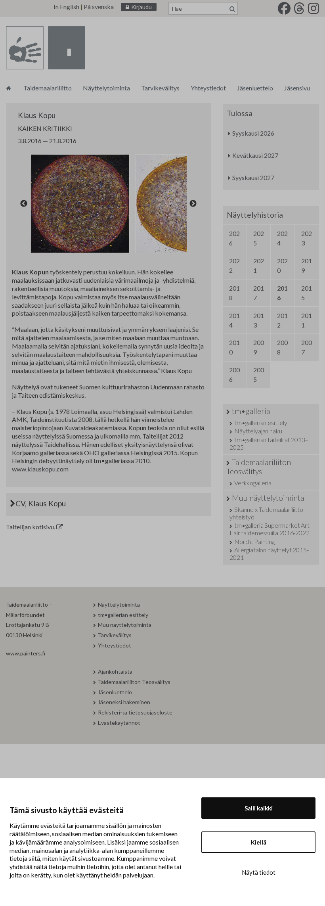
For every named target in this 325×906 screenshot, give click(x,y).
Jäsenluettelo (255, 88)
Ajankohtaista (115, 671)
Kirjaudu (141, 7)
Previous (24, 204)
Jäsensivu (297, 88)
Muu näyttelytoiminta (268, 497)
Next (193, 204)
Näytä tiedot (258, 872)
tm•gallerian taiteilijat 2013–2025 (268, 443)
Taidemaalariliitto (47, 88)
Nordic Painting (254, 541)
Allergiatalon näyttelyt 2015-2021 (268, 553)
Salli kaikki (259, 808)
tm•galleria (251, 411)
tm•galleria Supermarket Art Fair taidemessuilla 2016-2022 (269, 528)
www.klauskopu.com (40, 469)
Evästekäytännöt (119, 722)
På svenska (99, 6)
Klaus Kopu (36, 115)
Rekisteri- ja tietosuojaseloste (135, 712)
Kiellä (258, 842)
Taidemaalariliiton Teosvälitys (258, 467)
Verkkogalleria (252, 483)
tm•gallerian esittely (260, 422)
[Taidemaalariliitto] (8, 88)
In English (66, 6)
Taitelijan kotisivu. (31, 527)
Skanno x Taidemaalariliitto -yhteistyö (267, 513)
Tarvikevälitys (160, 88)
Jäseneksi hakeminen (124, 702)
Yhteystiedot (208, 88)
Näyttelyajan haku (258, 431)
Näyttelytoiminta (106, 88)
